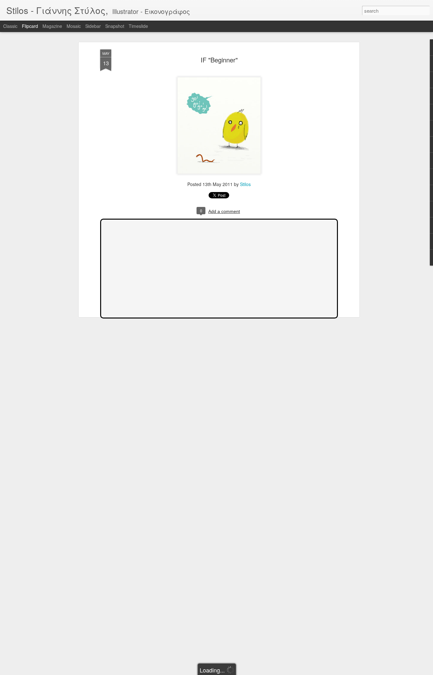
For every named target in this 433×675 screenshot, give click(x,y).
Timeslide (138, 26)
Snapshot (114, 26)
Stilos (245, 184)
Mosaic (74, 26)
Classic (10, 26)
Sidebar (93, 26)
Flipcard (30, 26)
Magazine (52, 26)
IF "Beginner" (219, 59)
